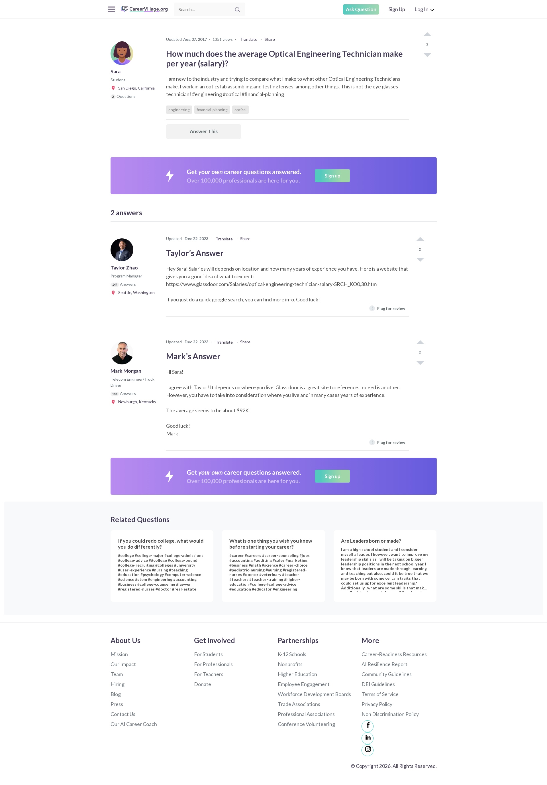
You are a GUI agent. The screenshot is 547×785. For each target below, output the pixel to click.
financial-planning (212, 109)
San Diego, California (135, 88)
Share (270, 39)
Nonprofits (290, 664)
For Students (208, 654)
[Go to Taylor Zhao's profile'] (123, 251)
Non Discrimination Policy (390, 714)
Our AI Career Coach (134, 724)
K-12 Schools (292, 654)
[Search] (237, 9)
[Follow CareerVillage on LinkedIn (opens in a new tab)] (367, 738)
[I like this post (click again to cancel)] (427, 35)
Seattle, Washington (135, 292)
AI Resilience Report (384, 664)
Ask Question (361, 9)
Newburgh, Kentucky (136, 401)
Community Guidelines (387, 674)
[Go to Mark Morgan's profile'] (123, 355)
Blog (116, 694)
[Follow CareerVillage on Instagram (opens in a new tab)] (367, 750)
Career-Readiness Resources (394, 654)
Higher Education (297, 674)
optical (240, 109)
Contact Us (123, 714)
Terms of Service (380, 694)
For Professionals (213, 664)
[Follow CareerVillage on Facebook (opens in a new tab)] (367, 726)
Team (117, 674)
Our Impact (123, 664)
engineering (179, 109)
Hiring (117, 684)
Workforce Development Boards (314, 694)
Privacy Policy (377, 704)
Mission (119, 654)
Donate (202, 684)
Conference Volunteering (306, 724)
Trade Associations (299, 704)
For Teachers (208, 674)
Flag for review (388, 308)
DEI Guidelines (378, 684)
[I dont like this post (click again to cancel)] (427, 54)
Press (117, 704)
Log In (421, 9)
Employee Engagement (304, 684)
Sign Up (397, 9)
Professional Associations (306, 714)
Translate (248, 39)
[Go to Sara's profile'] (123, 55)
